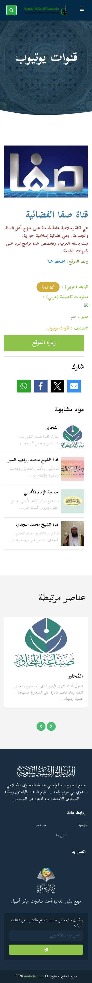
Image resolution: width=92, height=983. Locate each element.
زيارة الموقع (44, 343)
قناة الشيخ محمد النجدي (37, 525)
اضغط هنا (56, 262)
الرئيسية (83, 825)
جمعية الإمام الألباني (41, 492)
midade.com (34, 976)
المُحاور (52, 428)
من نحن (40, 825)
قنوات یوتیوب (58, 329)
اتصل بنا (61, 835)
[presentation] (41, 726)
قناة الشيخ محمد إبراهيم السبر (33, 460)
